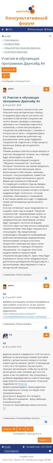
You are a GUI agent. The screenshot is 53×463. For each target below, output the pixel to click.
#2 (4, 294)
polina (11, 89)
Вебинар (22, 384)
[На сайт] (26, 8)
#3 (4, 343)
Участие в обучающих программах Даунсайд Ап (23, 61)
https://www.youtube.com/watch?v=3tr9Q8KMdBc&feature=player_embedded (25, 315)
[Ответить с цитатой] (46, 89)
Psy (10, 335)
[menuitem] (9, 29)
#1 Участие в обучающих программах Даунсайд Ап (21, 99)
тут (4, 407)
